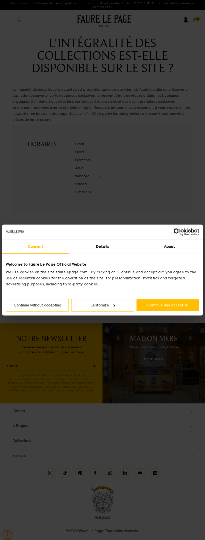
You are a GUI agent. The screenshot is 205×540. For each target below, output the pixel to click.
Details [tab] (102, 246)
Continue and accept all (167, 305)
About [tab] (169, 246)
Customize (99, 305)
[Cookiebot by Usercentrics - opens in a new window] (177, 232)
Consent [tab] (35, 246)
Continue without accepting (37, 305)
